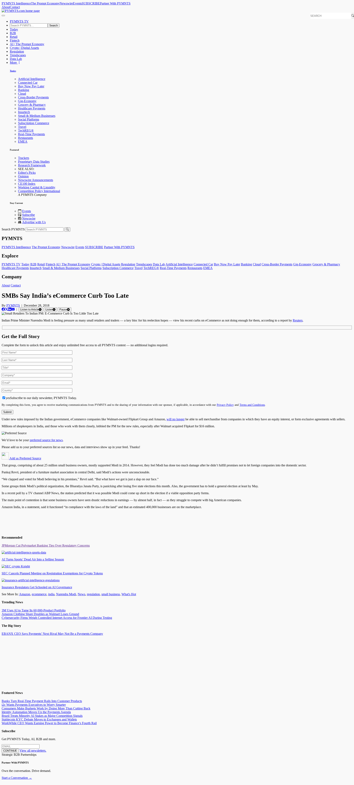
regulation (93, 594)
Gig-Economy (27, 101)
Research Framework (32, 165)
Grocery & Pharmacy (32, 104)
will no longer (176, 419)
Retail (13, 36)
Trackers (23, 158)
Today (14, 29)
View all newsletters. (32, 750)
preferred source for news (46, 440)
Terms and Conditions (252, 404)
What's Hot (128, 594)
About (6, 7)
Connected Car (27, 82)
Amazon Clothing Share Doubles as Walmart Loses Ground (40, 614)
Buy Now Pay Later (31, 86)
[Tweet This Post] (6, 309)
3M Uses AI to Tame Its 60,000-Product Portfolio (34, 610)
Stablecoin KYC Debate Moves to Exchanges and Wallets (39, 719)
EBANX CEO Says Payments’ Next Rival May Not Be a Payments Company (52, 633)
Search (53, 25)
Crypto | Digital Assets (24, 48)
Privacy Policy (225, 404)
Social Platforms (28, 119)
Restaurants (25, 138)
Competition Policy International (39, 191)
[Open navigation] (3, 15)
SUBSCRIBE (91, 3)
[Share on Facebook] (3, 309)
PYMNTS (13, 305)
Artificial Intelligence (31, 79)
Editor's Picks (27, 172)
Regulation (17, 51)
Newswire (66, 3)
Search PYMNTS (13, 229)
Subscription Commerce (33, 123)
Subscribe (28, 215)
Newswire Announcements (35, 180)
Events (77, 3)
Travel (22, 127)
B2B (13, 33)
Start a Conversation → (17, 777)
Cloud (22, 93)
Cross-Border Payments (33, 97)
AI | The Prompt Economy (27, 44)
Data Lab (16, 59)
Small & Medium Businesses (36, 115)
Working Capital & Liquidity (36, 187)
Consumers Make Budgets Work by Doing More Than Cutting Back (46, 708)
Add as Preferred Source (25, 458)
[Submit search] (67, 229)
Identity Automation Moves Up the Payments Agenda (36, 712)
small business (110, 594)
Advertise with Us (34, 222)
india (51, 594)
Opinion (23, 176)
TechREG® (26, 130)
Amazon (24, 594)
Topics (13, 71)
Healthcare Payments (31, 108)
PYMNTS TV (19, 21)
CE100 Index (26, 183)
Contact (15, 7)
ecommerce (39, 594)
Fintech (14, 40)
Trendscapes (18, 55)
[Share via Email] (13, 309)
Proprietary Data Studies (34, 161)
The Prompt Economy (45, 3)
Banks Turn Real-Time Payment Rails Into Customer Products (42, 701)
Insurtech (24, 112)
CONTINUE (10, 750)
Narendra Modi (66, 594)
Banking (23, 90)
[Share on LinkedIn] (9, 309)
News (81, 594)
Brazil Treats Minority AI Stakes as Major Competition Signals (42, 715)
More (14, 62)
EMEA (22, 141)
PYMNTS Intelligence (16, 3)
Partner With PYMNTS (115, 3)
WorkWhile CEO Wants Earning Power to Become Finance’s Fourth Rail (49, 723)
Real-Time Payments (31, 134)
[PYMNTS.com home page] (21, 10)
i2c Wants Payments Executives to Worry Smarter (34, 704)
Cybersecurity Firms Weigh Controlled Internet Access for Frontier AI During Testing (57, 617)
